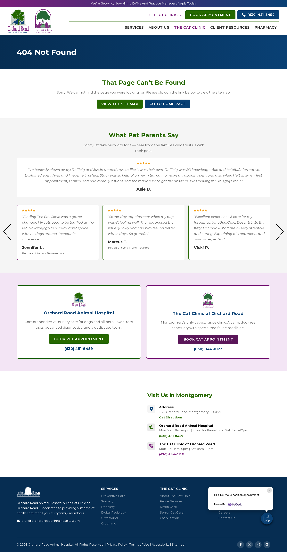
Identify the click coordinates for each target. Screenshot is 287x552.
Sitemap (178, 544)
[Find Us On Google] (267, 544)
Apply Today (187, 3)
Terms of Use (139, 544)
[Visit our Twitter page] (249, 544)
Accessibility (160, 544)
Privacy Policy (117, 544)
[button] (165, 15)
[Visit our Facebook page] (240, 544)
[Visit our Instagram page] (258, 544)
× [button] (269, 490)
